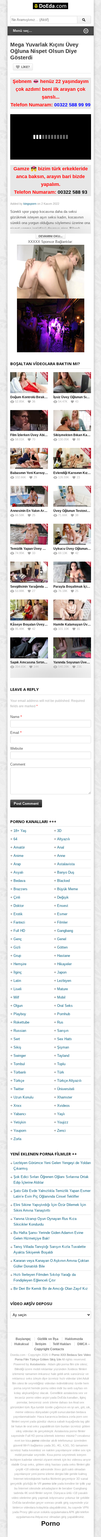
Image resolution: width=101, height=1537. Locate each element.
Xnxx (17, 1106)
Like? (25, 67)
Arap (17, 864)
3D (59, 831)
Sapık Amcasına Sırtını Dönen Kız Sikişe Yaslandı (47, 662)
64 (15, 839)
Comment (17, 764)
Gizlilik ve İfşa (47, 1339)
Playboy (19, 1014)
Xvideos (63, 1106)
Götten (62, 947)
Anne (61, 856)
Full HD (19, 931)
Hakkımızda (74, 1339)
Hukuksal (21, 1344)
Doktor (18, 906)
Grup (17, 956)
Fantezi (19, 922)
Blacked (63, 881)
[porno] (50, 272)
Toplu (61, 1064)
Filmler (62, 922)
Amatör (19, 847)
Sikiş (17, 1047)
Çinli (16, 897)
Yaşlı (61, 1114)
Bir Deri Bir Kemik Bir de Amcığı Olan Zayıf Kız (50, 1289)
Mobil (61, 997)
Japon (62, 972)
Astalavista (66, 864)
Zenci (61, 1131)
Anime (18, 856)
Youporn (19, 1131)
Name (14, 717)
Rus (60, 1022)
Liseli (17, 989)
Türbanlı (19, 1072)
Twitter (18, 1089)
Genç (17, 939)
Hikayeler (64, 964)
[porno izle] (50, 325)
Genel (61, 939)
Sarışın (62, 1031)
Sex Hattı (64, 1039)
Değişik (63, 897)
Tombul (19, 1064)
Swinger (19, 1056)
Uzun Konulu (23, 1097)
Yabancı (19, 1114)
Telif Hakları (62, 1344)
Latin (17, 981)
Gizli (16, 947)
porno (35, 1440)
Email (14, 733)
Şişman (63, 1047)
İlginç (17, 972)
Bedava (19, 881)
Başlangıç (23, 1339)
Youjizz (62, 1122)
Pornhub (63, 1014)
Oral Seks (65, 1006)
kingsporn (29, 203)
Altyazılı (63, 839)
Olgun (18, 1006)
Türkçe (18, 1081)
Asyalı (18, 872)
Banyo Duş (65, 872)
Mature (62, 989)
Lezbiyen (64, 981)
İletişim (40, 1344)
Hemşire (19, 964)
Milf (16, 997)
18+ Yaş (19, 831)
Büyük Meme (67, 889)
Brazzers (20, 889)
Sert (16, 1039)
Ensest (62, 906)
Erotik (18, 914)
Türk (60, 1072)
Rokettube (21, 1022)
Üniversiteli (65, 1089)
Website (16, 748)
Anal (60, 847)
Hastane (63, 956)
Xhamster (64, 1097)
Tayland (63, 1056)
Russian (19, 1031)
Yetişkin (19, 1122)
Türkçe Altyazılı (69, 1081)
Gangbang (65, 931)
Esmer (62, 914)
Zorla (17, 1139)
